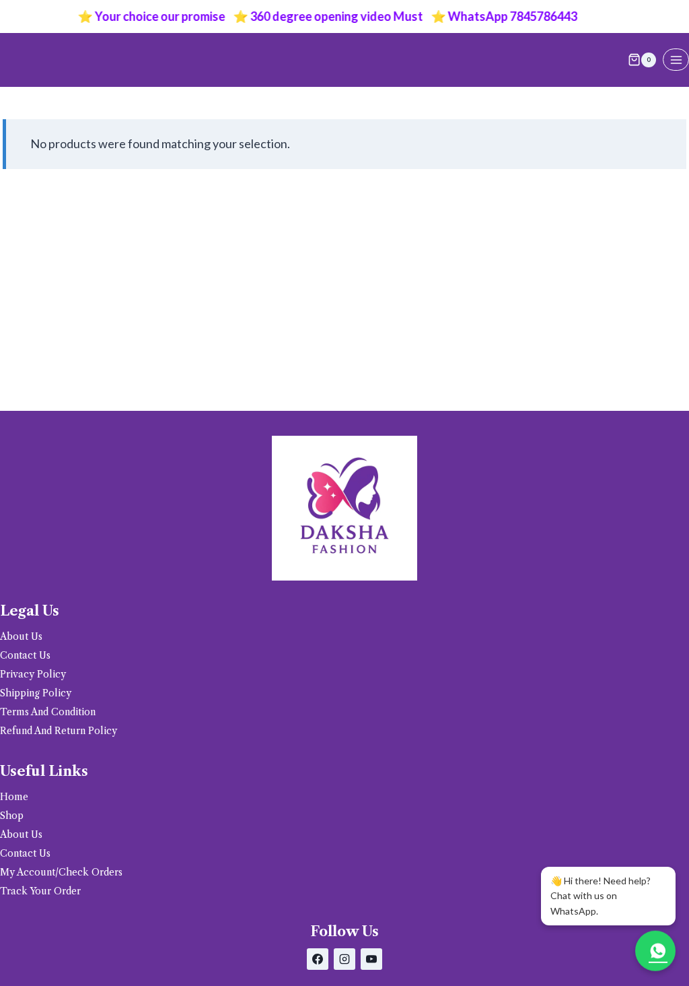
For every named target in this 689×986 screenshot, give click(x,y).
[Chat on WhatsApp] (655, 949)
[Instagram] (344, 959)
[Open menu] (676, 59)
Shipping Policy (35, 693)
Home (14, 797)
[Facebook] (317, 959)
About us (21, 636)
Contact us (25, 655)
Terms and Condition (48, 712)
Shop (12, 816)
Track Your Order (40, 891)
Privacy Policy (33, 674)
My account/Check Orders (61, 872)
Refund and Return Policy (58, 731)
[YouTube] (371, 959)
